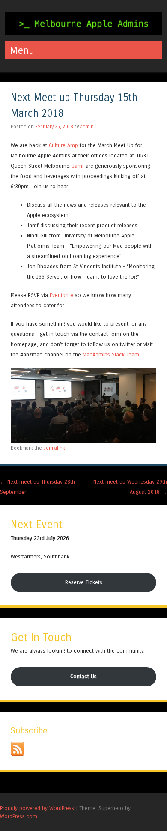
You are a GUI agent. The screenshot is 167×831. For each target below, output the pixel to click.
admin (87, 127)
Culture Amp (63, 145)
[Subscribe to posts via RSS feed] (17, 754)
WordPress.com (18, 816)
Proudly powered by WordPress (37, 808)
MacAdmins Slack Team (111, 354)
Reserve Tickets (83, 582)
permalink (54, 448)
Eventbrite (61, 295)
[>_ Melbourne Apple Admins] (83, 33)
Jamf (78, 166)
